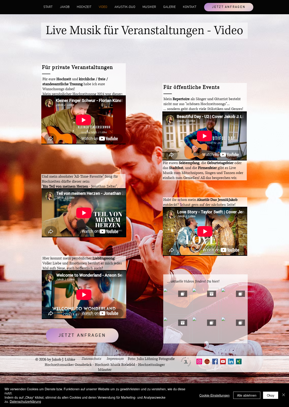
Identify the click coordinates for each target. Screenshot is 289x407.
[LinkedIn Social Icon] (231, 361)
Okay (270, 395)
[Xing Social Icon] (239, 361)
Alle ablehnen (246, 395)
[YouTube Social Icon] (223, 361)
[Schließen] (283, 395)
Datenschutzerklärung (25, 401)
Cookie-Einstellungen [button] (214, 395)
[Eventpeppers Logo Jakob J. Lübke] (207, 361)
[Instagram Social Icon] (199, 361)
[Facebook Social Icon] (215, 361)
